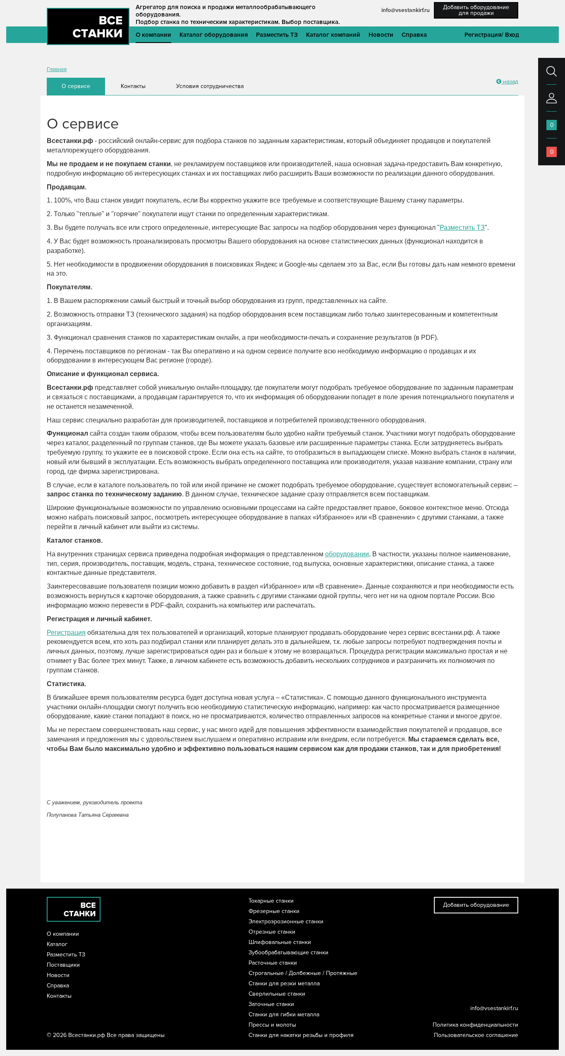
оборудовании (347, 554)
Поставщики (63, 964)
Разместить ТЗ (277, 34)
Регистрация (482, 34)
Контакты (133, 86)
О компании (153, 34)
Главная (57, 69)
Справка (414, 34)
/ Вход (510, 34)
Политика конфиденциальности (475, 1024)
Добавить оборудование (476, 904)
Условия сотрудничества (210, 86)
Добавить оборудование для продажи (476, 10)
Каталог (57, 944)
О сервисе (76, 86)
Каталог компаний (333, 34)
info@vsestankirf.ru (405, 10)
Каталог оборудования (214, 34)
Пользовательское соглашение (476, 1035)
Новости (381, 34)
